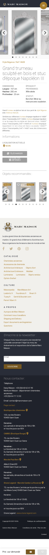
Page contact (9, 405)
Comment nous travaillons (15, 315)
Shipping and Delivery (12, 319)
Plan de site (42, 528)
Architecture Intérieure (13, 268)
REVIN (6, 146)
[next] (45, 33)
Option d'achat (10, 278)
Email (6, 357)
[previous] (4, 33)
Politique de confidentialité (36, 521)
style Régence (42, 110)
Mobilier (29, 271)
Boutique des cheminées (16, 410)
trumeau (10, 110)
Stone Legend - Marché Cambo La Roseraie (24, 483)
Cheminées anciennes (13, 261)
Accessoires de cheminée (14, 264)
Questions (8, 326)
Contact (44, 534)
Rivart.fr (33, 293)
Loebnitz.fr (8, 293)
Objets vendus (34, 275)
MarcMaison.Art (24, 290)
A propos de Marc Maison (14, 312)
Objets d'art (31, 268)
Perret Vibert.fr (10, 300)
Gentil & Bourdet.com (22, 297)
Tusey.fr (7, 297)
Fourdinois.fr (21, 293)
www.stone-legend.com (26, 513)
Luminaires (8, 275)
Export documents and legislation (18, 322)
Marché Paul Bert (13, 459)
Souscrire (12, 366)
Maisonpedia (9, 290)
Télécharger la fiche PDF (15, 154)
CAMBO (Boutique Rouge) (16, 433)
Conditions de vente (30, 528)
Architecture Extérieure (13, 271)
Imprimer (15, 160)
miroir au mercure (12, 113)
